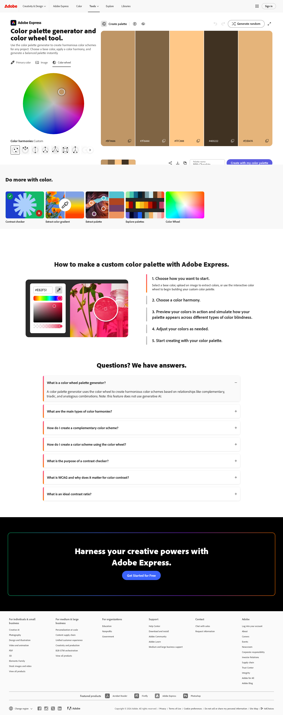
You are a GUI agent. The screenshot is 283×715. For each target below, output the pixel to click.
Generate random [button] (248, 24)
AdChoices (269, 708)
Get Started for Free (141, 575)
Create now (24, 204)
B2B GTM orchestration (67, 650)
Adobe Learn (155, 641)
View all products (17, 671)
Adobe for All (248, 678)
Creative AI (14, 629)
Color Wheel (173, 221)
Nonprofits (107, 631)
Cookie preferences (193, 708)
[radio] (15, 150)
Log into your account (252, 626)
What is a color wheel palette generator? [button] (76, 382)
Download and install (159, 631)
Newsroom (247, 646)
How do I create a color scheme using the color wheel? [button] (86, 444)
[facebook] (39, 708)
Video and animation (19, 645)
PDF (11, 650)
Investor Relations (250, 657)
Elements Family (17, 660)
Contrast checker (15, 221)
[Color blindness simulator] (143, 24)
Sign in (269, 6)
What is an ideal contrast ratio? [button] (69, 494)
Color (79, 6)
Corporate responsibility (253, 652)
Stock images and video (20, 666)
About (245, 631)
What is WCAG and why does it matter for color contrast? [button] (88, 477)
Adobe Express (61, 6)
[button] (257, 6)
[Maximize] (269, 24)
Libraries (126, 6)
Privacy (162, 708)
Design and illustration (19, 640)
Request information (205, 631)
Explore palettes (135, 221)
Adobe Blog (247, 683)
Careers (245, 636)
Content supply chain (65, 634)
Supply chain (248, 662)
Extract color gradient (58, 221)
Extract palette (94, 221)
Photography (15, 634)
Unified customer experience (69, 640)
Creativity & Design (33, 6)
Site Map (254, 708)
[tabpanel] (53, 112)
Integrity (246, 672)
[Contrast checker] (135, 24)
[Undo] (215, 24)
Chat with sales (202, 626)
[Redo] (223, 24)
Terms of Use (175, 708)
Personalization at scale (67, 629)
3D (10, 655)
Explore (110, 6)
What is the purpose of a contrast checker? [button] (78, 461)
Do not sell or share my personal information (226, 708)
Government (108, 636)
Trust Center (248, 667)
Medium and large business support (166, 646)
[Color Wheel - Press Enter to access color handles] (53, 103)
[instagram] (46, 708)
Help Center (154, 626)
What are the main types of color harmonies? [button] (79, 411)
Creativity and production (68, 645)
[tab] (21, 62)
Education (106, 626)
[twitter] (53, 708)
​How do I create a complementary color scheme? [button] (82, 428)
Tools (93, 6)
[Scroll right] (90, 150)
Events (245, 641)
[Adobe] (11, 6)
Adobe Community (158, 636)
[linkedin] (60, 708)
